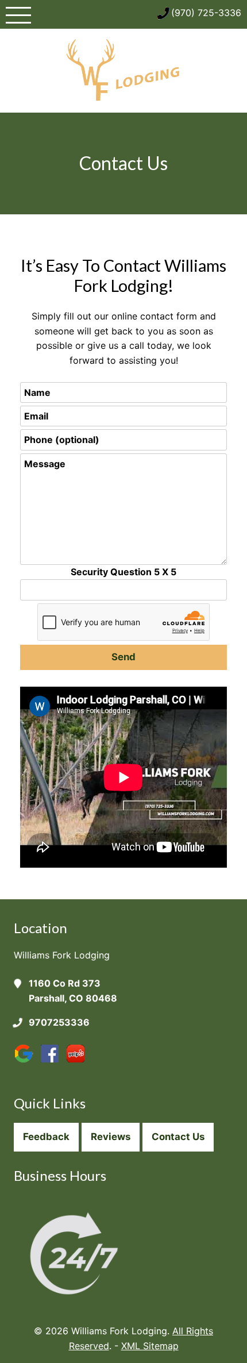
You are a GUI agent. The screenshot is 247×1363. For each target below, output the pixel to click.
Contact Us (178, 1136)
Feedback (46, 1136)
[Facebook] (52, 1062)
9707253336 (59, 1022)
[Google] (27, 1062)
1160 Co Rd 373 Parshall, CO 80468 (73, 990)
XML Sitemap (150, 1346)
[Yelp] (78, 1062)
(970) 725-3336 (206, 12)
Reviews (110, 1136)
